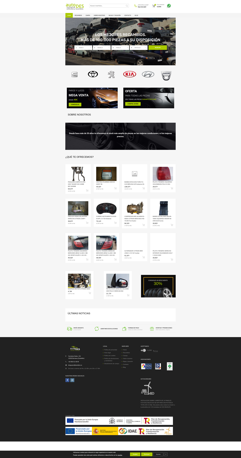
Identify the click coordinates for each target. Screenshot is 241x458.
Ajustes (158, 454)
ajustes (120, 455)
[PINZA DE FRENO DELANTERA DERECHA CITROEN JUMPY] (78, 208)
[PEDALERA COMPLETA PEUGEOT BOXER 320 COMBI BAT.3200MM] (78, 174)
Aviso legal (107, 352)
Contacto (127, 15)
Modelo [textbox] (100, 47)
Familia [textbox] (118, 47)
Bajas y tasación (115, 15)
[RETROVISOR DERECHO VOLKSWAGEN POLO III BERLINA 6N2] (117, 280)
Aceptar (135, 454)
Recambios (78, 15)
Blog (136, 15)
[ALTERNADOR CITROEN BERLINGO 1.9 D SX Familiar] (134, 243)
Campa (88, 15)
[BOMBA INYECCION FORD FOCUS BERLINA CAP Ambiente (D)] (134, 173)
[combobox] (83, 47)
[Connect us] (67, 380)
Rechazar (147, 454)
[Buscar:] (109, 6)
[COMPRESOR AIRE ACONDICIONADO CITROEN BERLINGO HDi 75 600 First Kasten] (134, 208)
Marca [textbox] (81, 47)
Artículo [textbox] (137, 47)
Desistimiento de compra (111, 363)
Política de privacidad (110, 349)
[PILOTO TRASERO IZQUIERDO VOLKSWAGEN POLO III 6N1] (163, 173)
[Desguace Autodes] (73, 6)
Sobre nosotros (99, 15)
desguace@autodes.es (75, 365)
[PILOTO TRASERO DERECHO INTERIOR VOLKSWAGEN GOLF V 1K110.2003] (163, 243)
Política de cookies (109, 355)
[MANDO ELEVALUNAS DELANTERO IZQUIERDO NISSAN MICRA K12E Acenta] (163, 208)
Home (69, 15)
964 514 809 (142, 7)
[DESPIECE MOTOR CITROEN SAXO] (79, 280)
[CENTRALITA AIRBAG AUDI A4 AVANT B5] (106, 174)
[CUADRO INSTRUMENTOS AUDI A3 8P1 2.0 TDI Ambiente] (106, 208)
